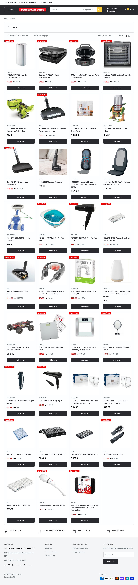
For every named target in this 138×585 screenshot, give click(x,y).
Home (6, 19)
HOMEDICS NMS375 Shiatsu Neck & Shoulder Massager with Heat (51, 292)
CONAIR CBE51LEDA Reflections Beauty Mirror (117, 348)
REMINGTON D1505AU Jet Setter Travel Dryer (85, 239)
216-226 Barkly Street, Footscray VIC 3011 (19, 548)
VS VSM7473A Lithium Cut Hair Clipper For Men (20, 402)
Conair (41, 344)
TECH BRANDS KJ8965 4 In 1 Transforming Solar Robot (16, 129)
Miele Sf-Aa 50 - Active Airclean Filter (84, 454)
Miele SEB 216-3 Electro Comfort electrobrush (18, 292)
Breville (74, 72)
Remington (74, 235)
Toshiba (73, 502)
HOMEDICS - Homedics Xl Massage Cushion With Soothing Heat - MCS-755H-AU (83, 184)
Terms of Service (51, 552)
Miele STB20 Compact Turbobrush (51, 182)
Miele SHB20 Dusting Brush (113, 454)
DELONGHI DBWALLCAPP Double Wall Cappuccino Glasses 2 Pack (84, 402)
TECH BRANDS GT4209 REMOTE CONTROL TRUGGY (18, 348)
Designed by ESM (10, 577)
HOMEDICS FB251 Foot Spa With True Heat (52, 239)
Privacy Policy (50, 555)
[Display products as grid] (126, 36)
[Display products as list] (129, 36)
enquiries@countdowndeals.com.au (18, 565)
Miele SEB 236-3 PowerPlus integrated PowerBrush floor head (52, 129)
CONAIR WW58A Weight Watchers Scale (51, 348)
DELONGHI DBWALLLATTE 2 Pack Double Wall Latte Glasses (115, 402)
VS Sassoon (11, 398)
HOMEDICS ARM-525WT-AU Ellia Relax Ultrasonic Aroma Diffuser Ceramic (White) (117, 293)
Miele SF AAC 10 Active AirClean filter (52, 454)
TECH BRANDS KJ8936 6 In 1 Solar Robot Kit (18, 239)
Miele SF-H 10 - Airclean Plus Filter (19, 454)
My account (111, 11)
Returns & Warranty (80, 548)
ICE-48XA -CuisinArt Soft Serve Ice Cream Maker (83, 129)
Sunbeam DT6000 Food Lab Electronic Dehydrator (117, 76)
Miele (41, 125)
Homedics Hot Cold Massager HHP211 (52, 505)
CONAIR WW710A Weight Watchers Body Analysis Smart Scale (83, 348)
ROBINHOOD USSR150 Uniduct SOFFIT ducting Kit (84, 292)
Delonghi (74, 398)
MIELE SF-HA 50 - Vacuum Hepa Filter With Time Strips (117, 239)
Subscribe (110, 561)
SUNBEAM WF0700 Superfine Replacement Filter (17, 76)
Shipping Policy (79, 552)
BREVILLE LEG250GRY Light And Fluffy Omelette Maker (85, 76)
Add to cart (21, 88)
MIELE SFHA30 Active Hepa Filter (19, 505)
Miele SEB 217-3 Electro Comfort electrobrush (18, 183)
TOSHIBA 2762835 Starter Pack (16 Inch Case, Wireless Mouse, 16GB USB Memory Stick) (85, 507)
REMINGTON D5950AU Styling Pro (51, 401)
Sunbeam (10, 72)
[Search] (99, 9)
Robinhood (74, 288)
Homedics (74, 179)
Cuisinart (74, 125)
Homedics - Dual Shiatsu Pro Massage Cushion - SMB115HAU (117, 183)
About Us (48, 548)
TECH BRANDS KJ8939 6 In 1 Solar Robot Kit (115, 129)
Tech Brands (11, 125)
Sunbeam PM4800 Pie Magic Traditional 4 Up (49, 76)
